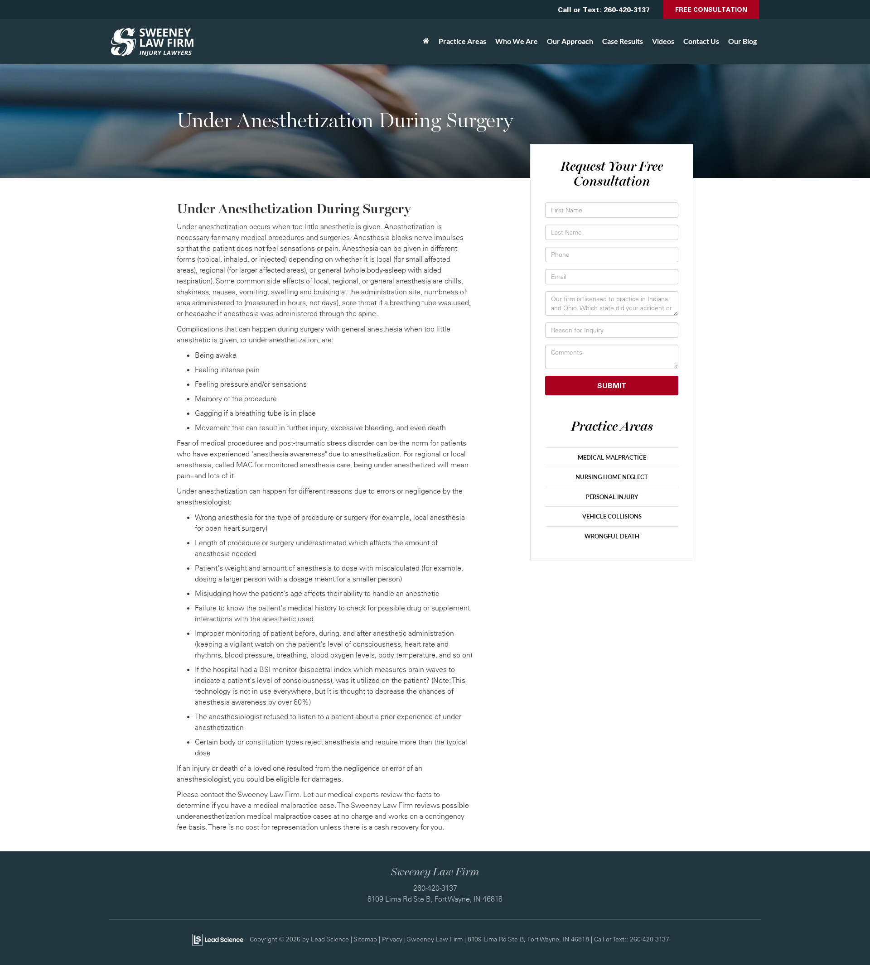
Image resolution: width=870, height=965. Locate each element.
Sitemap (365, 939)
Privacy (392, 939)
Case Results (622, 41)
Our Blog (742, 41)
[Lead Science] (217, 938)
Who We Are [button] (516, 41)
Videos (663, 41)
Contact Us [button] (701, 41)
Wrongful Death (612, 536)
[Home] (426, 41)
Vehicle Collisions (612, 516)
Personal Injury (612, 496)
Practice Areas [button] (462, 41)
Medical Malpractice (612, 457)
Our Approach (570, 41)
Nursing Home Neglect (611, 476)
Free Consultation (711, 9)
